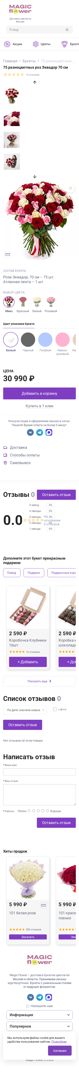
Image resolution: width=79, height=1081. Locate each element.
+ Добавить (28, 662)
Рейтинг (10, 811)
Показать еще (37, 681)
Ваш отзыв (11, 780)
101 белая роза (22, 913)
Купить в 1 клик (40, 406)
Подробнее (59, 1041)
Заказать (28, 937)
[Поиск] (67, 29)
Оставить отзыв (56, 494)
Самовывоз (20, 462)
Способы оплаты (25, 455)
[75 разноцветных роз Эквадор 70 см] (39, 220)
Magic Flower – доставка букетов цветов (38, 975)
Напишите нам (42, 1006)
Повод (11, 572)
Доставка (18, 447)
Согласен (59, 1050)
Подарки (34, 572)
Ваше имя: (11, 765)
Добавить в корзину (39, 393)
